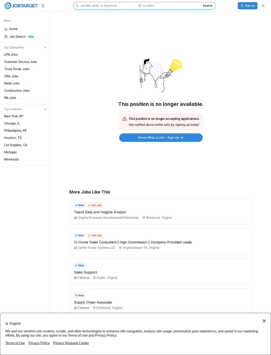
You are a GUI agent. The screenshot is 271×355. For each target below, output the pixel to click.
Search (207, 5)
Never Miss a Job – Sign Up (158, 137)
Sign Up (250, 5)
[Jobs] (21, 5)
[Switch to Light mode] (263, 5)
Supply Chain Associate (93, 302)
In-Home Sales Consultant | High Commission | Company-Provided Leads (133, 242)
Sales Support (85, 272)
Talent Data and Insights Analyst (100, 212)
